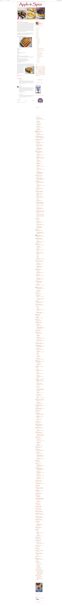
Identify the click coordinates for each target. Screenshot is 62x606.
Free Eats (38, 240)
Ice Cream (37, 72)
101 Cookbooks (38, 126)
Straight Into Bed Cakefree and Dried (40, 399)
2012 (37, 32)
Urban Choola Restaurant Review (40, 511)
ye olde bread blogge (39, 540)
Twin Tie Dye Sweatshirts (39, 293)
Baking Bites (38, 258)
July (37, 44)
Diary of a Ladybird (39, 527)
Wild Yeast (38, 372)
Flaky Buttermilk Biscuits (39, 325)
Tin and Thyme (38, 154)
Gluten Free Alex (39, 360)
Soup (44, 73)
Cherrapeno (38, 460)
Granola (44, 71)
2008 (37, 36)
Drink (37, 70)
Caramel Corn (38, 551)
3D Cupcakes (38, 58)
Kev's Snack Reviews (39, 304)
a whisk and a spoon (39, 151)
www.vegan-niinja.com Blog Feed (40, 298)
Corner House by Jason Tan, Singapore (40, 458)
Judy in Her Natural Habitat (40, 550)
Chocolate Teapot (39, 575)
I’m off (38, 47)
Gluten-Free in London (39, 383)
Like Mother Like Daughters (40, 202)
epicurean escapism (39, 427)
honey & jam (38, 449)
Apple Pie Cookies (38, 219)
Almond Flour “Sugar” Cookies (40, 453)
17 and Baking (38, 495)
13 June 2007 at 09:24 (22, 97)
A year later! (38, 354)
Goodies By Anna (39, 309)
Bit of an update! (38, 447)
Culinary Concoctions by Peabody (39, 194)
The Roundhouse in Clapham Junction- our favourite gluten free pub (40, 465)
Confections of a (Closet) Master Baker (40, 379)
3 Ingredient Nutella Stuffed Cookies (40, 435)
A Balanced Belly (39, 171)
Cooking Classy (38, 160)
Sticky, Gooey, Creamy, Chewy (40, 205)
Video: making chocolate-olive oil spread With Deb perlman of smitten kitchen (40, 182)
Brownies (44, 66)
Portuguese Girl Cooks (39, 564)
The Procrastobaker (39, 506)
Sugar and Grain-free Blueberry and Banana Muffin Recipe (40, 425)
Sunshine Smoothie (39, 55)
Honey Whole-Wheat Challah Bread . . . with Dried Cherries (40, 499)
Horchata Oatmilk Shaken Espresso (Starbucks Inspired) (40, 222)
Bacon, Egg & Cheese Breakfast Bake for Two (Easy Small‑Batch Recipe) (40, 137)
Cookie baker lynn (39, 482)
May (37, 46)
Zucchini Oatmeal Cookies (39, 161)
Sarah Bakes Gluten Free (39, 287)
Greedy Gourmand (39, 508)
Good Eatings (38, 246)
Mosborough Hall (38, 291)
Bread (42, 66)
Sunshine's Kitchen (39, 235)
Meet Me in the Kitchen (39, 516)
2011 (37, 33)
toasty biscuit (38, 565)
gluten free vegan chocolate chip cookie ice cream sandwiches (40, 288)
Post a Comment (19, 99)
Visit (39, 82)
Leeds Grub (38, 561)
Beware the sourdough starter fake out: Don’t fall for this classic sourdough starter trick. (40, 158)
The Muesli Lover (39, 439)
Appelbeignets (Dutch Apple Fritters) (40, 475)
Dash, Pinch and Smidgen (40, 53)
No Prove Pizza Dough (39, 52)
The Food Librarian (39, 332)
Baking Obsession (39, 471)
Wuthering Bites (38, 375)
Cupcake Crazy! (38, 437)
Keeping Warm (38, 364)
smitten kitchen (38, 165)
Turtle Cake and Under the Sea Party (40, 343)
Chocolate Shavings (39, 339)
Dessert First (38, 263)
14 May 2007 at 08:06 (22, 92)
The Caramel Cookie (39, 226)
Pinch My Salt (38, 314)
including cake (38, 501)
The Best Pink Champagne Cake (40, 403)
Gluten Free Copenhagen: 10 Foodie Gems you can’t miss (40, 209)
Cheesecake (40, 67)
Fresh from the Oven (39, 545)
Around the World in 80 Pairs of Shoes (40, 214)
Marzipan (38, 317)
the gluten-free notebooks (39, 513)
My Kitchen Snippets (39, 408)
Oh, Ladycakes (38, 358)
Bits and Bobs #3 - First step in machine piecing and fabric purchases (40, 414)
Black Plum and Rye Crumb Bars (40, 349)
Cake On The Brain (39, 345)
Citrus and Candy (39, 577)
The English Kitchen (39, 136)
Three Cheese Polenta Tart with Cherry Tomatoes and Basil (40, 472)
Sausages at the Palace (39, 562)
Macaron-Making (38, 335)
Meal (42, 72)
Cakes (37, 67)
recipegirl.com (38, 121)
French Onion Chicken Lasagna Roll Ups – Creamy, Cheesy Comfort (40, 203)
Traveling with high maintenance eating (40, 483)
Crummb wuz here (38, 548)
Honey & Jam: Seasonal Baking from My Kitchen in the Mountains (40, 450)
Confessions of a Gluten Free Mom (40, 252)
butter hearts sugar (39, 480)
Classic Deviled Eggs (39, 315)
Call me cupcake (38, 416)
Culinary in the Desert (39, 493)
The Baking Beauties (39, 269)
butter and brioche (39, 348)
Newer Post (18, 100)
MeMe (40, 72)
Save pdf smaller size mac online (40, 392)
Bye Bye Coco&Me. (39, 387)
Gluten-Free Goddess (39, 224)
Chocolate (43, 67)
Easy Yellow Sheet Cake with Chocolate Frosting (39, 149)
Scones (40, 73)
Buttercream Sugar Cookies (39, 200)
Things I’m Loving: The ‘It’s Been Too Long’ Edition (40, 478)
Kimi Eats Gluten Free (39, 266)
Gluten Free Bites (39, 464)
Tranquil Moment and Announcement (40, 397)
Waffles (39, 75)
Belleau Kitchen (38, 278)
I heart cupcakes (38, 503)
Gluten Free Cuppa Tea (39, 196)
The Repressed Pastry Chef (40, 573)
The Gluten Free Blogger (39, 131)
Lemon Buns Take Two (39, 54)
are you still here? (38, 546)
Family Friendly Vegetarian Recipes (40, 579)
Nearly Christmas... (38, 461)
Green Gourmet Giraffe (39, 175)
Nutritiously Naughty (39, 312)
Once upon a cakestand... (39, 576)
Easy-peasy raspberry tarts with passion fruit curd (40, 525)
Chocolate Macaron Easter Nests (40, 261)
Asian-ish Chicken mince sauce (40, 230)
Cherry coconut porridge (39, 509)
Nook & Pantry (38, 521)
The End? (38, 530)
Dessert (43, 69)
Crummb (38, 548)
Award (36, 66)
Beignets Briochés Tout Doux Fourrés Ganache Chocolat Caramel (40, 302)
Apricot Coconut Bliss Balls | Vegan (40, 191)
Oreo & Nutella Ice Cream (39, 437)
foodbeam (38, 255)
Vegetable (37, 75)
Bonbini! (38, 353)
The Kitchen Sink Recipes (40, 232)
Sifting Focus (38, 324)
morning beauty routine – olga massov (40, 351)
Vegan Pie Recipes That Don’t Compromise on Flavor (40, 227)
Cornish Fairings (38, 330)
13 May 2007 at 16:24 (22, 83)
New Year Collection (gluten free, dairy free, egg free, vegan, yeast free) (40, 456)
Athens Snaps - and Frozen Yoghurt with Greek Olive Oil (40, 533)
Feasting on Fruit (39, 184)
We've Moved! (38, 411)
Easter (38, 70)
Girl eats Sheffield (39, 290)
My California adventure (39, 322)
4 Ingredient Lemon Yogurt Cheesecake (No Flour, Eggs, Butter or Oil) (40, 119)
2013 (37, 31)
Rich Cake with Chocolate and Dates (40, 430)
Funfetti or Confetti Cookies (39, 333)
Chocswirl (38, 529)
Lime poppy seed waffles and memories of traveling (39, 282)
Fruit (44, 70)
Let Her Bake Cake (39, 567)
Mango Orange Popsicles (39, 320)
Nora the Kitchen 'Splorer (40, 569)
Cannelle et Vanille (39, 519)
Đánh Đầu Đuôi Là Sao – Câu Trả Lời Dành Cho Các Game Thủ (40, 242)
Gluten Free (40, 71)
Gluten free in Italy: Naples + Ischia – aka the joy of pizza (40, 384)
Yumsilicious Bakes (39, 467)
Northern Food (38, 485)
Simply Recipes (38, 295)
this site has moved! (39, 442)
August (38, 43)
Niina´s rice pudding (39, 299)
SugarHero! (38, 199)
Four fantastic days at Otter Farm (40, 400)
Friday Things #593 (39, 124)
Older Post (33, 100)
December (38, 38)
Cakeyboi (38, 369)
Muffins (44, 72)
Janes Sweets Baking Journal (40, 498)
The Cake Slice (42, 74)
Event (40, 70)
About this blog (38, 540)
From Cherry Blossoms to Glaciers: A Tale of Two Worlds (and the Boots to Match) (40, 216)
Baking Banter (38, 156)
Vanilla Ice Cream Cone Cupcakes (40, 488)
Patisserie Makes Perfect (39, 260)
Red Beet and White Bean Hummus (40, 517)
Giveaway (37, 71)
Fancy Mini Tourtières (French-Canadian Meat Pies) (40, 264)
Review (37, 73)
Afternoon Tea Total (39, 424)
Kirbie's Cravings (39, 117)
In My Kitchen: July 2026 (39, 176)
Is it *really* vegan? (39, 504)
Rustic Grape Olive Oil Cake (39, 163)
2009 (37, 35)
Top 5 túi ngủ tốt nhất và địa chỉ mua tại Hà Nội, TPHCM (40, 279)
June (37, 45)
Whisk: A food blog (39, 542)
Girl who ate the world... (39, 511)
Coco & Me (38, 386)
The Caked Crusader (39, 421)
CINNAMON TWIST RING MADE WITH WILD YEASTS (40, 346)
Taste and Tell (38, 133)
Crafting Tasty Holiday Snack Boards (40, 244)
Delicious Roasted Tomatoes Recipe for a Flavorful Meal (40, 273)
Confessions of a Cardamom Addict (40, 366)
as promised (38, 522)
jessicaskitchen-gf (39, 337)
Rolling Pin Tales (39, 537)
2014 (37, 30)
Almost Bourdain (39, 474)
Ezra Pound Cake (39, 477)
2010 (37, 34)
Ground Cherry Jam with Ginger (40, 317)
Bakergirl (38, 490)
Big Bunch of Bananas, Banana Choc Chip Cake (40, 49)
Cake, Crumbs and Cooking (40, 487)
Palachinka (38, 429)
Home (25, 100)
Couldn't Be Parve (39, 558)
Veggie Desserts (38, 128)
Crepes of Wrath (38, 394)
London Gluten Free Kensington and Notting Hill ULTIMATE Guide (40, 179)
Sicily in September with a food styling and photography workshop (40, 328)
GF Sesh (37, 306)
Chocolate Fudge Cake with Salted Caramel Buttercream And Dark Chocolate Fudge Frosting (40, 469)
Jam (38, 72)
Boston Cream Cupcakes (39, 538)
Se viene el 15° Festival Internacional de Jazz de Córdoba (40, 236)
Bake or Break (38, 141)
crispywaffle (38, 535)
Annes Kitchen (38, 566)
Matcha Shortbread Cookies (39, 395)
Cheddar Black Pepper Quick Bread (40, 134)
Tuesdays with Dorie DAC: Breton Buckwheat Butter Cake (40, 152)
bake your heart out (39, 568)
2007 (37, 37)
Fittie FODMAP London (39, 238)
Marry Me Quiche (38, 122)
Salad (38, 73)
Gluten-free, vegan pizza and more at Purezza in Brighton (40, 390)
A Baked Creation (39, 410)
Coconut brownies (38, 422)
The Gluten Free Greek (39, 207)
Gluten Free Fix (38, 452)
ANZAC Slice (38, 356)
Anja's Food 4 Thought (39, 574)
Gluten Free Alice (39, 168)
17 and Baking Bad (38, 496)
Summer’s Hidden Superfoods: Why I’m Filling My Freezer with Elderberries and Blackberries (40, 173)
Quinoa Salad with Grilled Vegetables (40, 224)
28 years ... (38, 367)
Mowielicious (38, 444)
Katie (19, 85)
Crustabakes (38, 319)
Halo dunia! (38, 256)
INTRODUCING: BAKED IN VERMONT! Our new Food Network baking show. (40, 381)
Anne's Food (38, 229)
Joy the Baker (38, 284)
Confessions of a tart (39, 556)
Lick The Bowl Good (39, 432)
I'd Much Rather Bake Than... (40, 434)
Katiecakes (38, 218)
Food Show (42, 70)
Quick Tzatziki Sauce (39, 129)
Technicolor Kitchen (39, 281)
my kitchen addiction (39, 419)
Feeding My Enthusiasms (39, 139)
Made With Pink (38, 402)
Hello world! (38, 307)
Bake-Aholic (38, 271)
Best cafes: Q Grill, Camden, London (40, 440)
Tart (37, 74)
